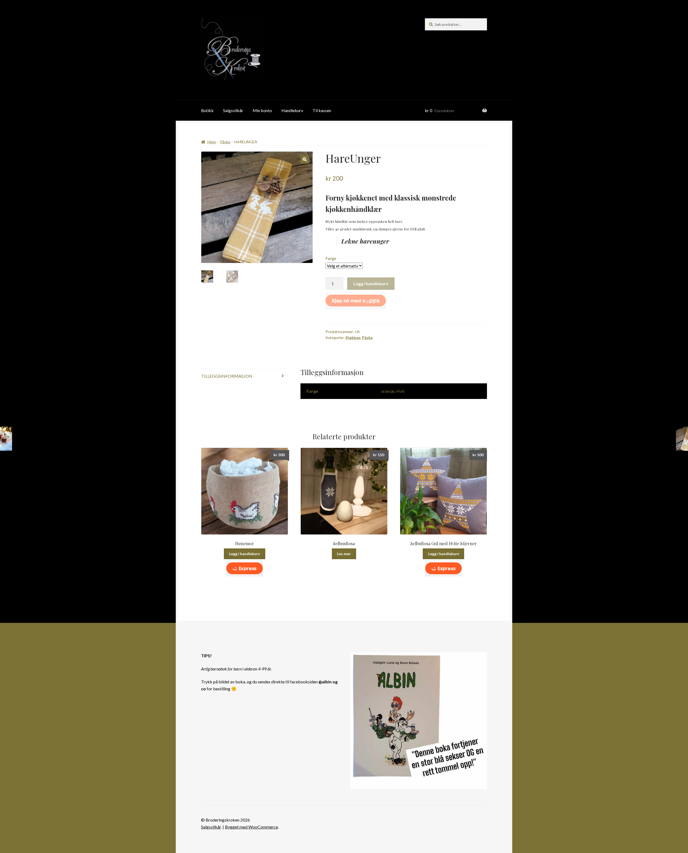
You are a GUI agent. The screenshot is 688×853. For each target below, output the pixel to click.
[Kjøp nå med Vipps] (355, 300)
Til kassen (322, 110)
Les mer (344, 553)
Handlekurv (292, 110)
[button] (304, 159)
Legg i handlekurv (370, 283)
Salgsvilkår (233, 110)
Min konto (262, 110)
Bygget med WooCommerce (251, 826)
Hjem (211, 142)
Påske (225, 142)
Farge (330, 258)
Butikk (207, 110)
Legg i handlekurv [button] (244, 553)
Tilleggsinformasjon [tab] (226, 376)
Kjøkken (353, 337)
